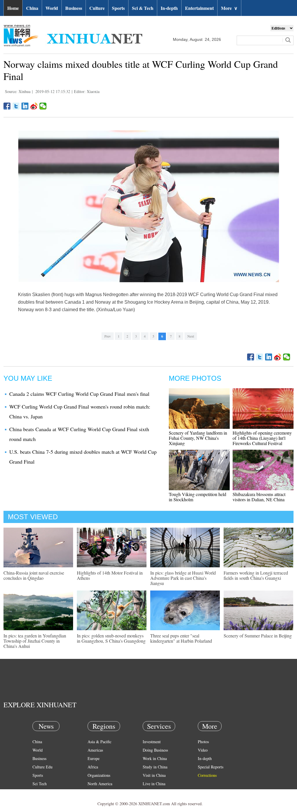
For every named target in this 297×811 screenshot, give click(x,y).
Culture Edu (42, 767)
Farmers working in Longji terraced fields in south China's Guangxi (256, 575)
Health (37, 792)
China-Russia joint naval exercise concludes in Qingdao (33, 575)
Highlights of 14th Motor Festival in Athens (110, 575)
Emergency (152, 792)
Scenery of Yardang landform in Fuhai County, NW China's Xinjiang (198, 438)
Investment (152, 741)
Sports (118, 8)
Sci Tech (39, 783)
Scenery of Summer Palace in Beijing (258, 636)
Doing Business (155, 750)
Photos (203, 741)
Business (73, 8)
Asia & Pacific (99, 741)
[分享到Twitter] (16, 106)
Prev (107, 336)
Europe (93, 758)
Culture (97, 8)
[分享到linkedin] (25, 106)
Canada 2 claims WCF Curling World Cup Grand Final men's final (79, 393)
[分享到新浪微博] (34, 106)
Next (190, 336)
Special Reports (210, 767)
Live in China (154, 783)
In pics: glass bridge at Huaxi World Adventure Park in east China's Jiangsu (183, 578)
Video (203, 750)
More (229, 8)
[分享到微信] (43, 106)
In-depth (169, 8)
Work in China (155, 758)
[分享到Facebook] (7, 106)
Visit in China (154, 775)
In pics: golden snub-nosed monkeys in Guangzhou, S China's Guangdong (111, 638)
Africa (93, 767)
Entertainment (199, 8)
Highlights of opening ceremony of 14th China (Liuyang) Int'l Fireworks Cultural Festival (262, 438)
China (32, 8)
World (52, 8)
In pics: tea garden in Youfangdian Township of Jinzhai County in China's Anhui (34, 641)
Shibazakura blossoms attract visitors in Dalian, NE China (259, 496)
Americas (95, 750)
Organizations (99, 775)
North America (100, 783)
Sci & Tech (142, 8)
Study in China (155, 767)
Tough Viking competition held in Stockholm (197, 496)
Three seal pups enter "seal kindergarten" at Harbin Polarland (181, 638)
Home (13, 8)
